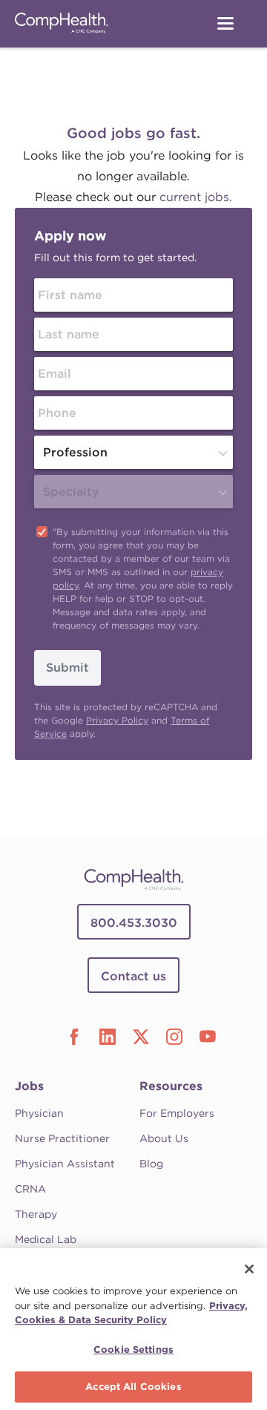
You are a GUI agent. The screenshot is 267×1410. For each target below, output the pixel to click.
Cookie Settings (133, 1349)
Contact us (133, 976)
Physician (39, 1113)
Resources (170, 1086)
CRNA (30, 1189)
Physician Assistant (65, 1164)
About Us (163, 1138)
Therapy (36, 1214)
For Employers (176, 1113)
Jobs (29, 1086)
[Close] (249, 1269)
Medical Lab (45, 1239)
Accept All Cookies (133, 1386)
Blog (151, 1164)
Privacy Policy (117, 720)
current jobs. (195, 197)
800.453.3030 (133, 923)
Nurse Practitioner (62, 1138)
